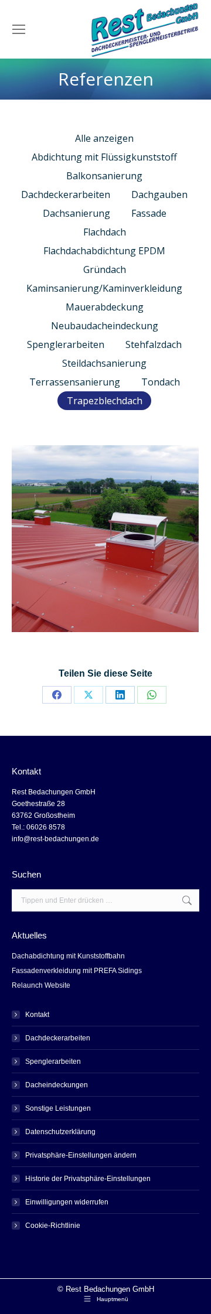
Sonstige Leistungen (58, 1108)
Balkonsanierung (104, 175)
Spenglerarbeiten (65, 344)
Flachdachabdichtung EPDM (104, 250)
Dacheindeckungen (56, 1085)
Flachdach (104, 232)
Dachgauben (159, 194)
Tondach (160, 382)
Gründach (104, 269)
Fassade (148, 213)
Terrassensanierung (74, 382)
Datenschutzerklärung (60, 1132)
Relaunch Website (41, 985)
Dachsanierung (76, 213)
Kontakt (37, 1015)
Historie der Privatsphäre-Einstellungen (88, 1179)
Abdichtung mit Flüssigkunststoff (104, 157)
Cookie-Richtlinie (52, 1225)
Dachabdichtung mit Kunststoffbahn (68, 956)
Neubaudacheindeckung (104, 325)
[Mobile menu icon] (19, 29)
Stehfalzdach (153, 344)
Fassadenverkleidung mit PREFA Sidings (77, 971)
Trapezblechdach (104, 400)
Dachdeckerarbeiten (65, 194)
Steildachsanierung (104, 363)
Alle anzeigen (104, 138)
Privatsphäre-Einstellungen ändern (81, 1155)
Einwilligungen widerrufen (66, 1202)
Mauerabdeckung (105, 307)
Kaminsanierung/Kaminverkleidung (104, 288)
